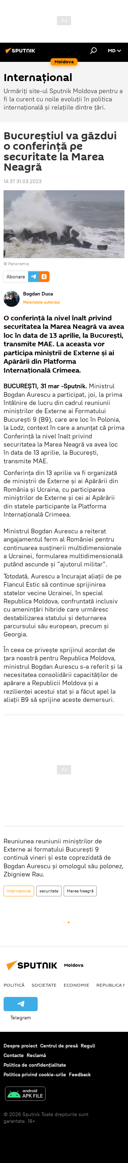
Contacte (14, 1055)
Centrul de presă (59, 1045)
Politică (14, 985)
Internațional (19, 890)
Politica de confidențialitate (35, 1065)
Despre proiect (20, 1045)
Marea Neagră (80, 890)
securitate (48, 890)
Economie (76, 985)
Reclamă (36, 1055)
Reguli (88, 1045)
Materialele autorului (41, 302)
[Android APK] (25, 1095)
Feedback (80, 1074)
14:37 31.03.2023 (23, 181)
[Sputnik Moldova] (21, 53)
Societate (44, 985)
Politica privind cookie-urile (35, 1074)
